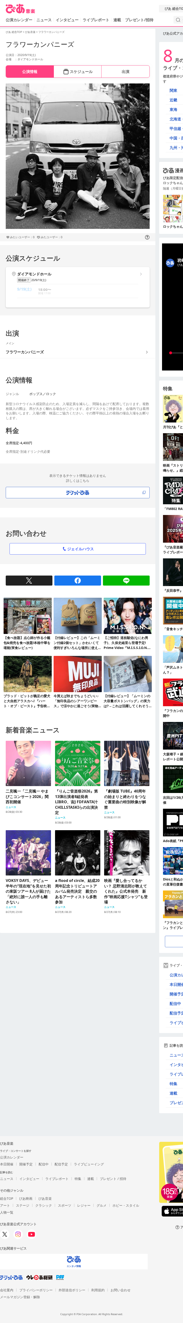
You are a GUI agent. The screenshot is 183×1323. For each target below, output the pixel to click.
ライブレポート (96, 20)
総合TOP (6, 1198)
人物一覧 (6, 1212)
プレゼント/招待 (139, 20)
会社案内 (6, 1290)
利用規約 (98, 1290)
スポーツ (64, 1205)
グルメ (102, 1205)
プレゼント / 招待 (113, 1178)
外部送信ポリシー (72, 1290)
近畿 (173, 100)
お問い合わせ (121, 1290)
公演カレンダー (11, 1157)
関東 (173, 90)
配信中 (44, 1164)
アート (5, 1205)
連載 (117, 20)
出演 (125, 71)
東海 (173, 109)
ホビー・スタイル (125, 1205)
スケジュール (81, 71)
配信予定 (61, 1164)
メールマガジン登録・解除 (20, 1297)
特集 (78, 1178)
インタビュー (67, 20)
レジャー (84, 1205)
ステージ (22, 1205)
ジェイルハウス (80, 548)
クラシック (43, 1205)
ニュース (44, 20)
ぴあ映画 (25, 1198)
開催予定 (26, 1164)
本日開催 (6, 1164)
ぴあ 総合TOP (14, 32)
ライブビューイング (89, 1164)
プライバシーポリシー (36, 1290)
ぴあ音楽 (30, 32)
